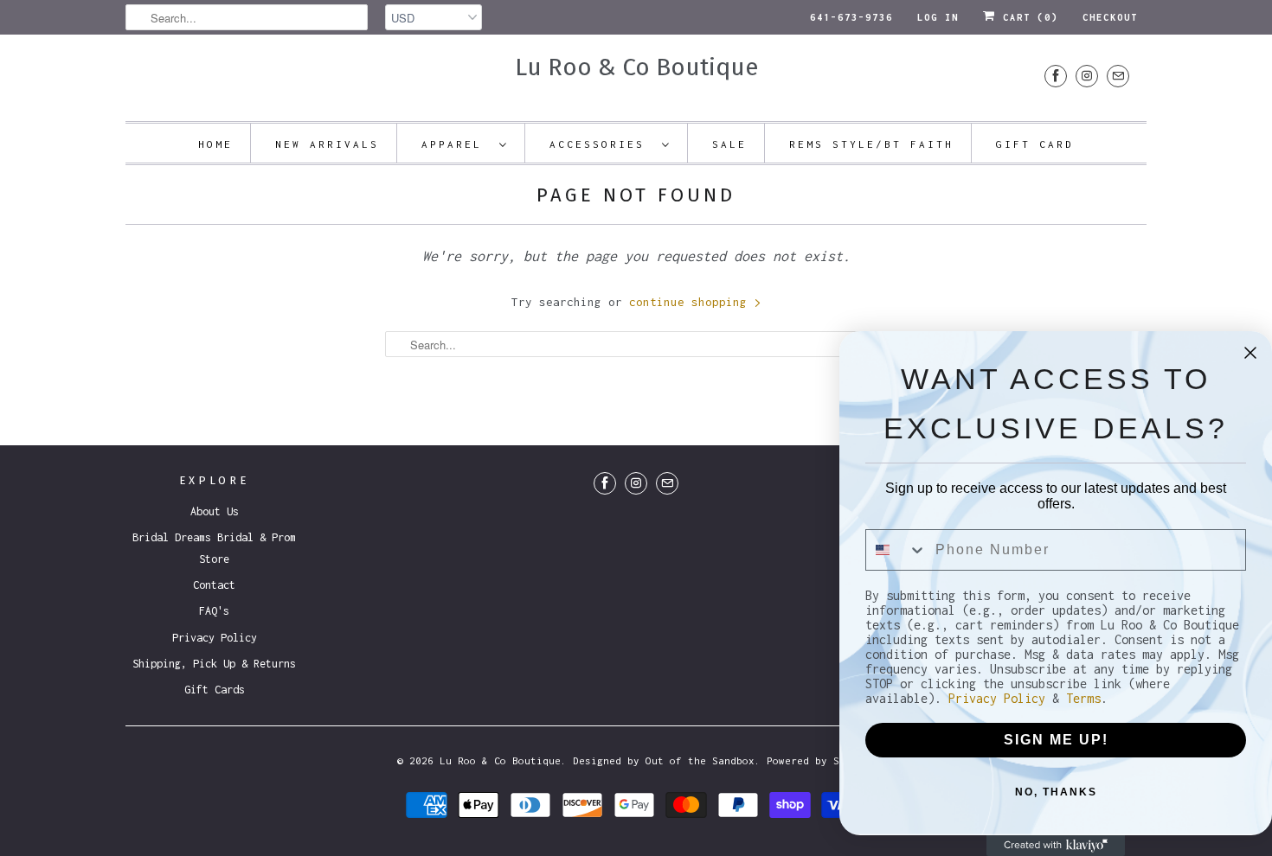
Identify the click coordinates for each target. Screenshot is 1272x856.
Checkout (1110, 17)
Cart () (1027, 17)
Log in (938, 17)
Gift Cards (214, 689)
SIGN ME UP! (1056, 739)
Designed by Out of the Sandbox (664, 760)
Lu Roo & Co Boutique (636, 67)
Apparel (456, 144)
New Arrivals (327, 144)
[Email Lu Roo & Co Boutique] (1118, 75)
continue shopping (691, 302)
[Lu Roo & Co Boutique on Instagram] (1087, 75)
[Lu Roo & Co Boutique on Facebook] (1055, 75)
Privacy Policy (214, 637)
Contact (214, 584)
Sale (729, 144)
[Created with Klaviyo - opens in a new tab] (1055, 845)
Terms (1083, 698)
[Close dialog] (1250, 353)
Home (215, 144)
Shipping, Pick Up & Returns (214, 663)
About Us (214, 511)
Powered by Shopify (821, 760)
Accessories (601, 144)
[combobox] (896, 550)
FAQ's (214, 610)
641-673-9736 (851, 17)
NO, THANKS (1056, 792)
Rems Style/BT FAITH (871, 144)
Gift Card (1035, 144)
